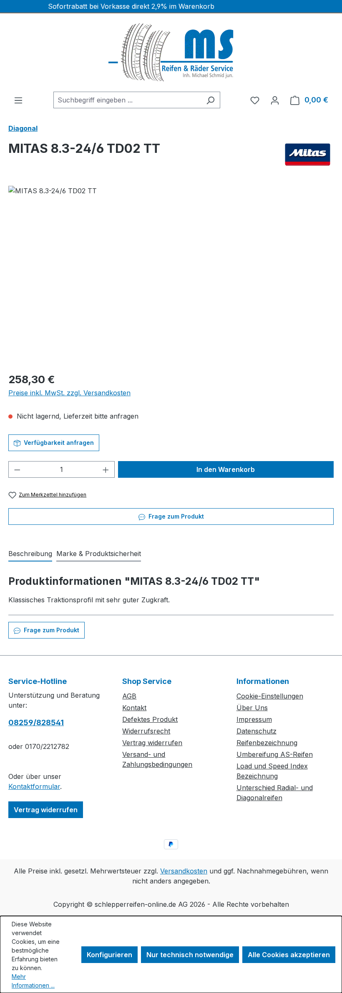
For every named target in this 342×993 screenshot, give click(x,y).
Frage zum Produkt (175, 516)
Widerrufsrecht (146, 731)
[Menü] (18, 100)
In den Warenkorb (225, 469)
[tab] (30, 553)
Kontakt (134, 708)
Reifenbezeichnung (266, 743)
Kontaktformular (34, 786)
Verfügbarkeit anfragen (58, 442)
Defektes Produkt (150, 719)
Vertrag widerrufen (46, 810)
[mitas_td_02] (170, 275)
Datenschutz (256, 731)
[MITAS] (308, 154)
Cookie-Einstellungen (269, 696)
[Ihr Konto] (275, 100)
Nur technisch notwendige (190, 955)
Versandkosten (183, 871)
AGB (129, 696)
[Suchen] (210, 100)
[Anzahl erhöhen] (106, 469)
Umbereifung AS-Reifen (274, 754)
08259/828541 (36, 722)
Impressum (254, 719)
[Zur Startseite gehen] (171, 52)
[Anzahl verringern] (17, 469)
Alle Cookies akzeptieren (289, 955)
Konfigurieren (109, 955)
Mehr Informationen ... (33, 981)
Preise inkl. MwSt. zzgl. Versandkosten (69, 393)
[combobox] (127, 100)
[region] (171, 275)
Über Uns (252, 708)
